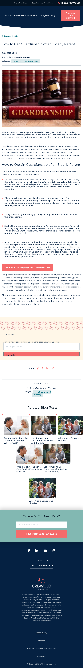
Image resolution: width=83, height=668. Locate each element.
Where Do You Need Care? (41, 516)
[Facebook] (29, 551)
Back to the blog (11, 36)
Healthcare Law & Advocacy (25, 61)
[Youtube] (45, 551)
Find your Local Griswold (70, 15)
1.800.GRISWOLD (70, 3)
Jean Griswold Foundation (42, 3)
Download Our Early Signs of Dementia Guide (27, 268)
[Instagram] (54, 551)
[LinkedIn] (36, 551)
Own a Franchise (20, 3)
